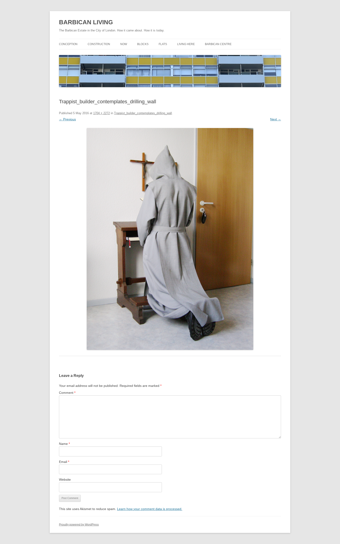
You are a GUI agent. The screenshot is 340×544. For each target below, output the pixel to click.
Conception (68, 44)
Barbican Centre (218, 44)
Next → (275, 119)
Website (65, 479)
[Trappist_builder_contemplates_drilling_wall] (170, 239)
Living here (186, 44)
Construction (99, 44)
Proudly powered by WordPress (79, 524)
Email (64, 462)
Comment (67, 392)
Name (64, 444)
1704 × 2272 (101, 113)
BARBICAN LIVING (86, 22)
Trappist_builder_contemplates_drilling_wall (143, 113)
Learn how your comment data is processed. (149, 509)
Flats (163, 44)
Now (123, 44)
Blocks (142, 44)
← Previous (67, 119)
